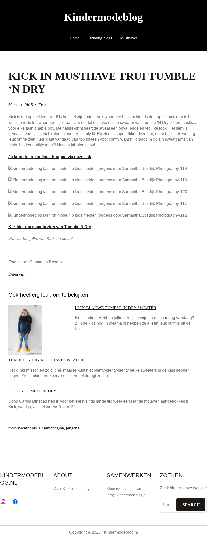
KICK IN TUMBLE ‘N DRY (32, 391)
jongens (72, 428)
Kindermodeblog (103, 17)
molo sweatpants (22, 428)
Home (75, 38)
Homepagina (53, 428)
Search (191, 505)
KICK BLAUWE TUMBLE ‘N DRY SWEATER (115, 308)
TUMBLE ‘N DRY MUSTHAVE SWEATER (45, 360)
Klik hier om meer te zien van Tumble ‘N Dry (49, 227)
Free (42, 105)
